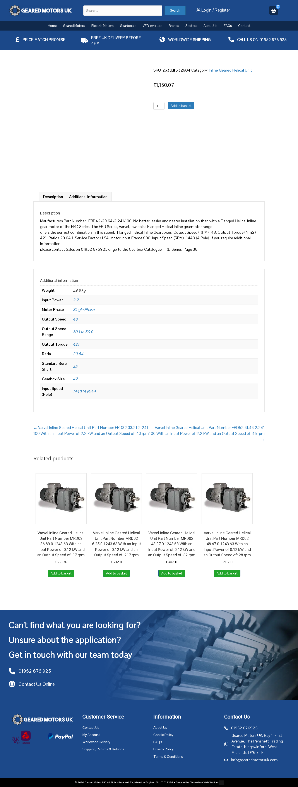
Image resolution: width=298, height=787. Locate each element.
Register (222, 10)
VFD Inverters (152, 25)
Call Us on (248, 39)
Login (206, 10)
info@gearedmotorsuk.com (254, 759)
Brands (174, 25)
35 (75, 366)
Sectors (191, 25)
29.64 (78, 353)
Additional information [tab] (88, 196)
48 (75, 319)
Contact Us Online (37, 684)
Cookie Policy (163, 734)
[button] (175, 10)
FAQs (228, 25)
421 (76, 344)
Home (52, 25)
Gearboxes (128, 25)
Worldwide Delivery (96, 742)
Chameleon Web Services (204, 782)
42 (75, 378)
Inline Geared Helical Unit (230, 70)
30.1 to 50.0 (83, 331)
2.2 (76, 299)
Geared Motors (74, 25)
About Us (210, 25)
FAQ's (157, 742)
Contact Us (90, 727)
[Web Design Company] (221, 782)
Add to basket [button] (61, 573)
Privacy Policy (163, 749)
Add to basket (181, 105)
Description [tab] (53, 196)
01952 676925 (244, 727)
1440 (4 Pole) (84, 391)
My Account (91, 734)
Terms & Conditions (168, 756)
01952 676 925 (273, 39)
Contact (244, 25)
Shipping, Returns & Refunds (103, 749)
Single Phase (83, 309)
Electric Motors (102, 25)
